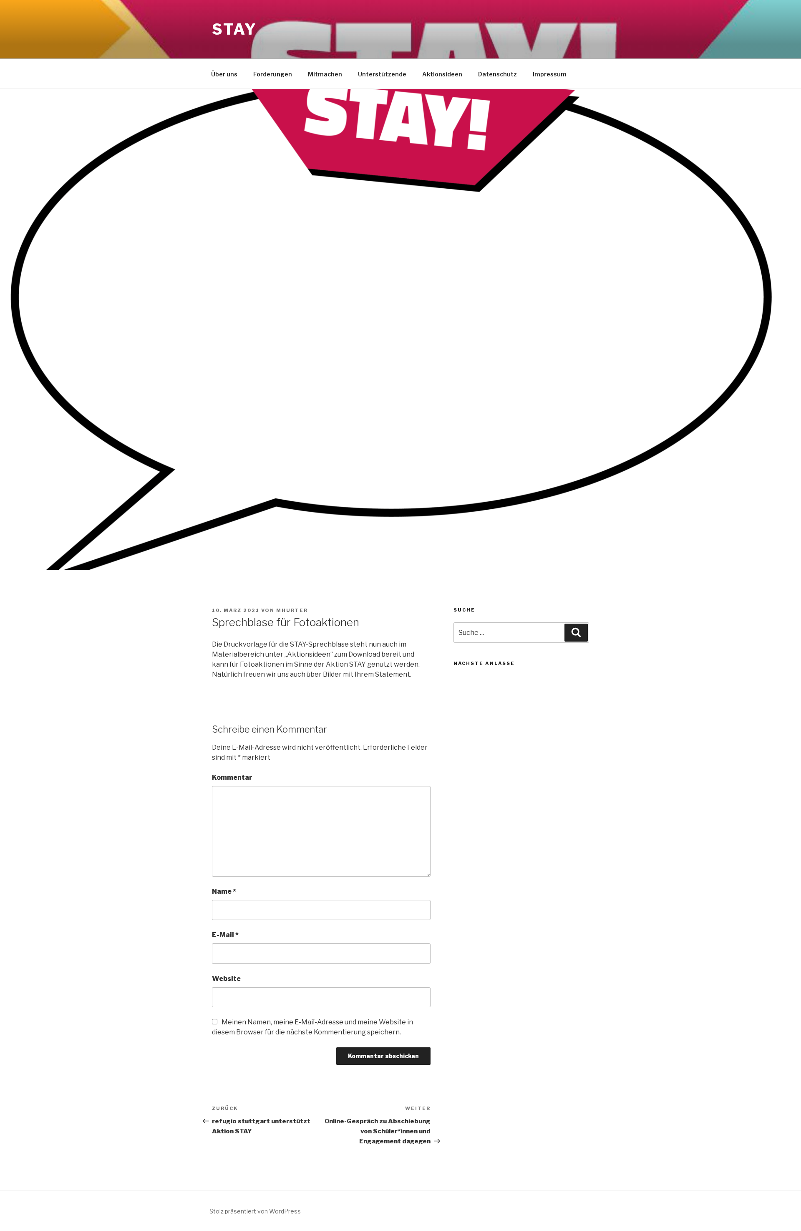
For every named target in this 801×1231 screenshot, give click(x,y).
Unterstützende (382, 74)
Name (224, 891)
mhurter (292, 610)
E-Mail (225, 935)
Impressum (550, 74)
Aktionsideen (442, 74)
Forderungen (272, 74)
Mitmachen (325, 74)
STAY (234, 29)
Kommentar (232, 777)
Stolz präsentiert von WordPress (255, 1211)
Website (226, 979)
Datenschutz (497, 74)
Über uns (224, 74)
